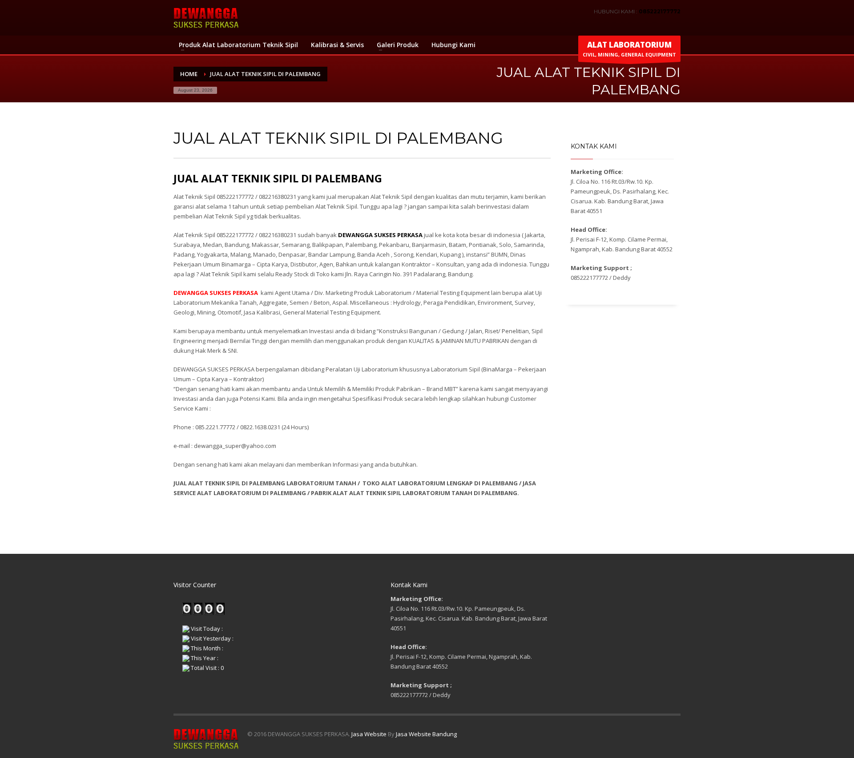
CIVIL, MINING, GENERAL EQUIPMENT (629, 49)
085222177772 (660, 11)
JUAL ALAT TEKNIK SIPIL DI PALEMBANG (277, 178)
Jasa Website (369, 734)
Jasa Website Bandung (426, 734)
